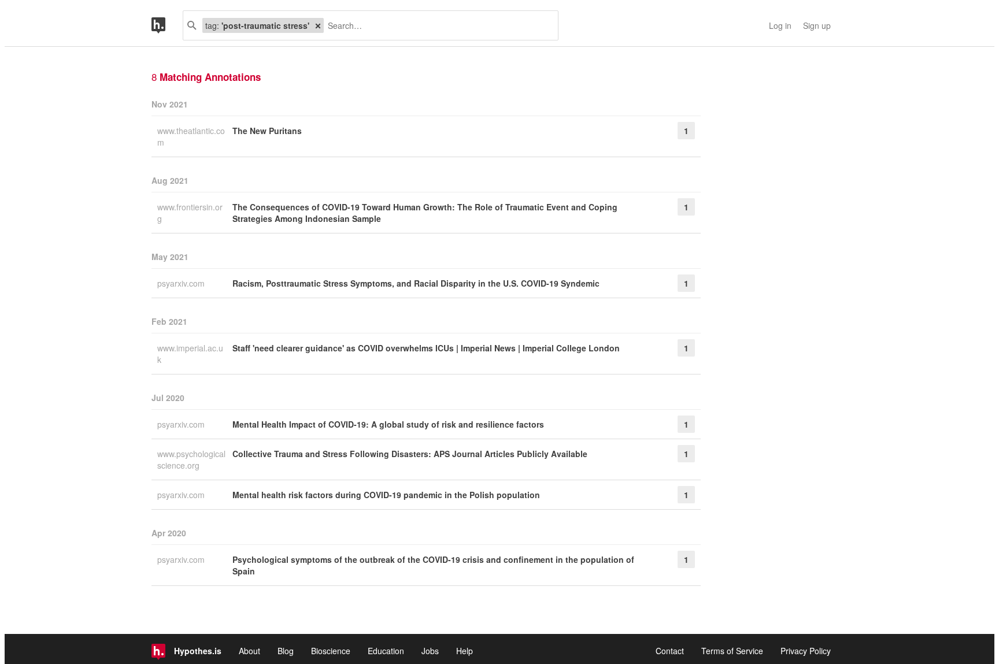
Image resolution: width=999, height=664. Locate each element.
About (249, 650)
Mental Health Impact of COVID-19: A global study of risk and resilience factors (388, 424)
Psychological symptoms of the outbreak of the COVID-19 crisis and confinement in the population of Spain (433, 565)
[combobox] (436, 25)
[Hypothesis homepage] (167, 25)
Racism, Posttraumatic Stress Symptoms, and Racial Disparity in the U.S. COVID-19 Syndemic (416, 283)
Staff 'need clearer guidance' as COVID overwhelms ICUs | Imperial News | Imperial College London (426, 348)
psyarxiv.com (182, 283)
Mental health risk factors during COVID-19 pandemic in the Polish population (386, 494)
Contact (670, 650)
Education (386, 650)
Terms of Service (732, 650)
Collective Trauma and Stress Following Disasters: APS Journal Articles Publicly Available (409, 453)
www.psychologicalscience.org (191, 459)
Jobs (430, 650)
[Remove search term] (318, 25)
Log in (780, 25)
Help (464, 650)
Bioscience (330, 650)
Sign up (817, 25)
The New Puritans (267, 130)
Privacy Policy (805, 650)
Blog (286, 650)
